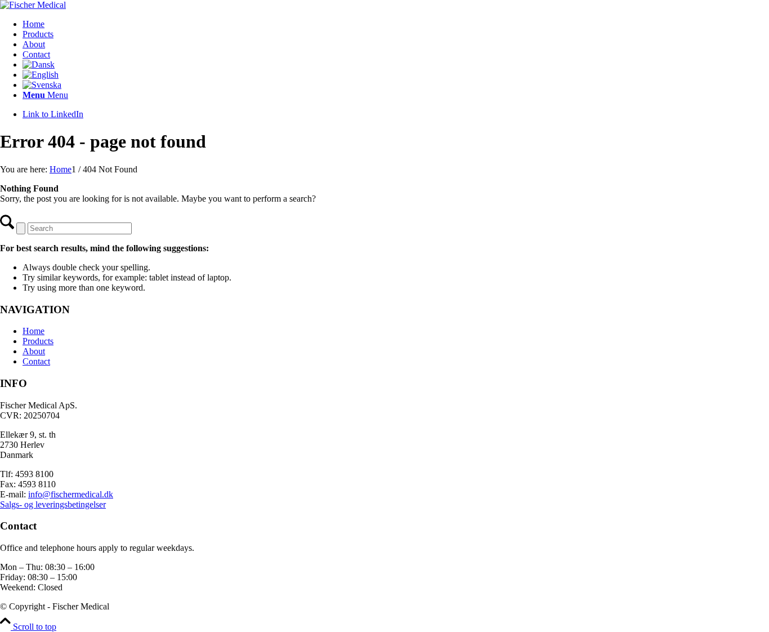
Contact (36, 361)
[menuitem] (396, 24)
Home (33, 331)
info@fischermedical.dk (70, 494)
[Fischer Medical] (33, 5)
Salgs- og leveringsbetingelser (53, 504)
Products (38, 341)
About (34, 351)
